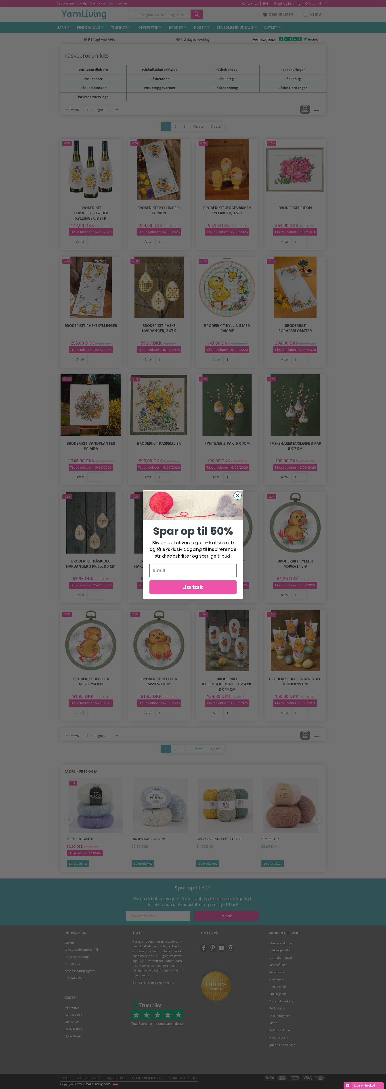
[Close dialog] (237, 495)
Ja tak (193, 587)
